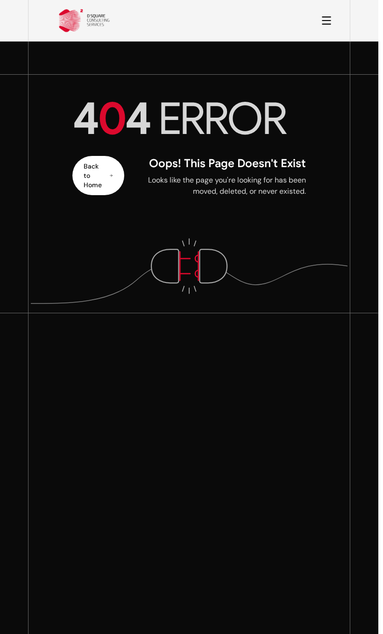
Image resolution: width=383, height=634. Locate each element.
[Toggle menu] (326, 20)
